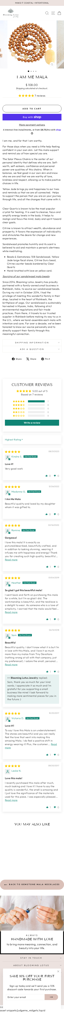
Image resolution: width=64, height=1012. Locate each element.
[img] (12, 451)
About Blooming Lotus (31, 965)
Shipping (20, 88)
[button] (27, 95)
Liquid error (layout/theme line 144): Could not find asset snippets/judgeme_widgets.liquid (32, 501)
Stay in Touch (31, 958)
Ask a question (32, 349)
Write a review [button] (32, 422)
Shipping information (32, 342)
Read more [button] (11, 559)
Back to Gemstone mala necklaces (34, 884)
